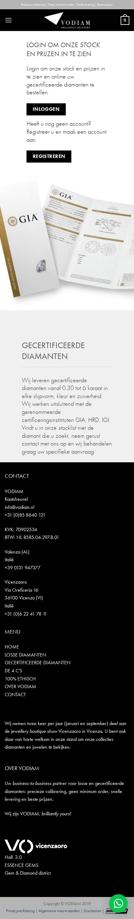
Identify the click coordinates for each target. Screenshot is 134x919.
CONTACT (15, 694)
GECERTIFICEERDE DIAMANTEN (37, 662)
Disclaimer (92, 910)
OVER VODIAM (20, 686)
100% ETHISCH (20, 678)
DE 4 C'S (13, 670)
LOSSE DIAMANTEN (25, 655)
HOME (12, 646)
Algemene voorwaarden (59, 910)
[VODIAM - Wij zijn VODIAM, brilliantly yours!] (67, 20)
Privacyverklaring (20, 910)
